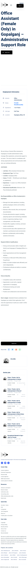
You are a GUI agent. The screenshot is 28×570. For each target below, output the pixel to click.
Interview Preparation (6, 472)
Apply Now (7, 52)
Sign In (20, 5)
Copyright (3, 522)
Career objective (4, 476)
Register (22, 3)
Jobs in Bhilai (12, 555)
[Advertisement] (14, 69)
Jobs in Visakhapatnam (22, 555)
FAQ (2, 507)
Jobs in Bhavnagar (23, 557)
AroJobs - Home (4, 505)
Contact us (3, 530)
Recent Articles (4, 489)
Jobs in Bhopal (4, 552)
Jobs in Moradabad (5, 557)
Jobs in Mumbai (22, 552)
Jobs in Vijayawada (5, 559)
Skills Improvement (5, 478)
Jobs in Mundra (15, 550)
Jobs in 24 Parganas (13, 552)
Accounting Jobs (5, 494)
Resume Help (4, 474)
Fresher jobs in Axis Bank (6, 515)
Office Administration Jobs (7, 496)
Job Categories (4, 511)
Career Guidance (5, 470)
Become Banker (4, 533)
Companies (3, 509)
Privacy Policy (4, 524)
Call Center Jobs (4, 492)
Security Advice (4, 526)
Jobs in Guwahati (22, 559)
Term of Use (3, 528)
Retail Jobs (3, 498)
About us (3, 513)
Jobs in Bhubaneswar (5, 550)
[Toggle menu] (11, 5)
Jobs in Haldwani (4, 555)
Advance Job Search (5, 487)
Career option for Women (6, 480)
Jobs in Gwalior (14, 557)
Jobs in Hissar (23, 550)
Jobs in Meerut (14, 559)
